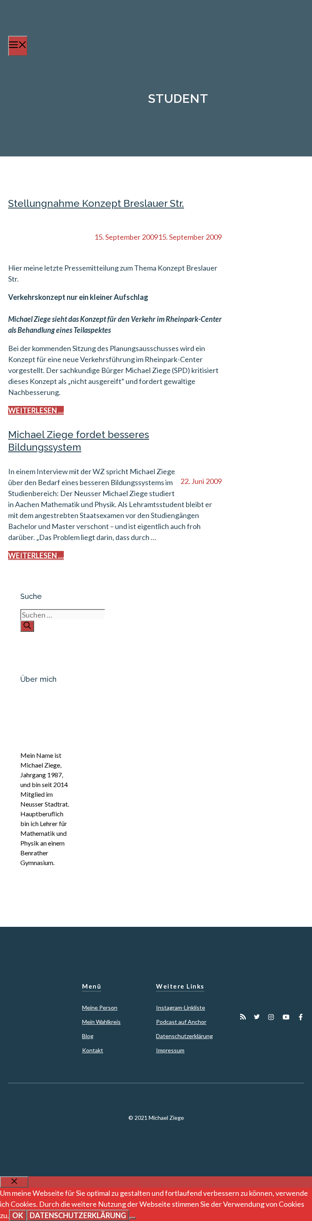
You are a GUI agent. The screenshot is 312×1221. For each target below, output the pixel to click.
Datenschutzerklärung (184, 1035)
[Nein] (132, 1218)
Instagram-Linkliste (180, 1007)
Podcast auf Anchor (181, 1021)
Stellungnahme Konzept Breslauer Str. (96, 203)
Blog (87, 1035)
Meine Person (99, 1007)
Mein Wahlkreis (101, 1021)
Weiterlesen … (36, 410)
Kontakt (92, 1050)
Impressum (170, 1050)
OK (17, 1215)
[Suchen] (27, 626)
